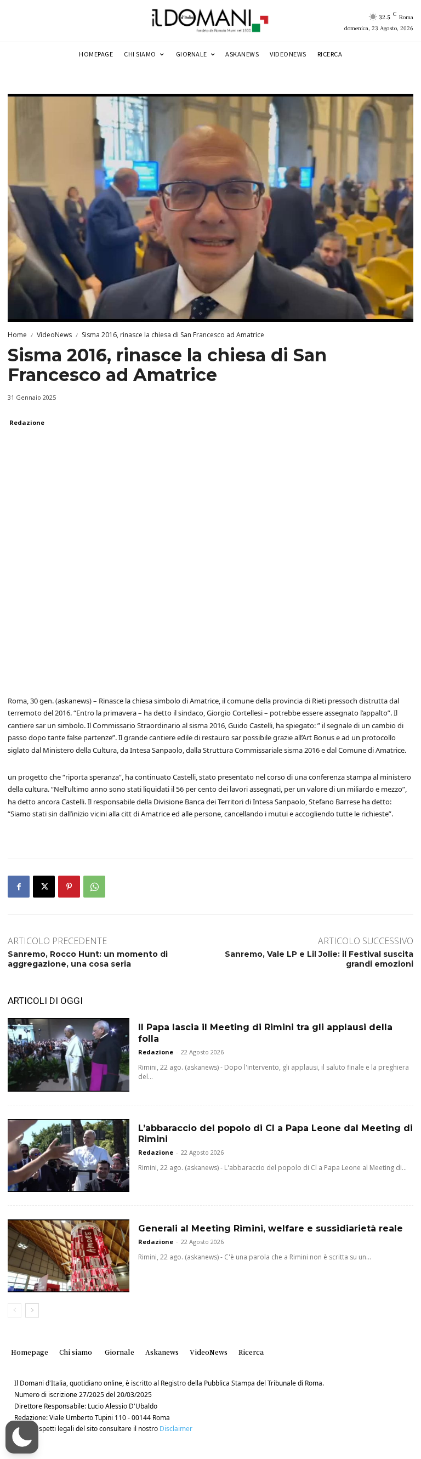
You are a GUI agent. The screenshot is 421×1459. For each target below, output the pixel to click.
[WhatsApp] (94, 887)
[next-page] (32, 1310)
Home (17, 334)
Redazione (26, 422)
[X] (44, 887)
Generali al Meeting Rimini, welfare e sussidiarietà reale (270, 1228)
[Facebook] (19, 887)
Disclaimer (176, 1428)
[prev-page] (14, 1310)
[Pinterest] (69, 887)
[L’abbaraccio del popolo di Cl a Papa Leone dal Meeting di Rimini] (68, 1155)
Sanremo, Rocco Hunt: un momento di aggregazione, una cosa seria (88, 959)
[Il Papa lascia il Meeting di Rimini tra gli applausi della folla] (68, 1054)
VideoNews (54, 334)
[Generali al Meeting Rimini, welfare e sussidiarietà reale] (68, 1255)
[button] (21, 1437)
